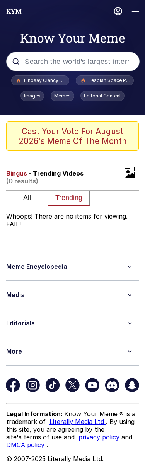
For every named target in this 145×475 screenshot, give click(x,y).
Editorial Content (102, 96)
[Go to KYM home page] (14, 11)
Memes (62, 96)
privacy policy (99, 437)
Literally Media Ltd (77, 421)
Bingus (16, 173)
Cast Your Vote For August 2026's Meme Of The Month (73, 136)
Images (32, 96)
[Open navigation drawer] (136, 12)
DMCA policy (26, 445)
